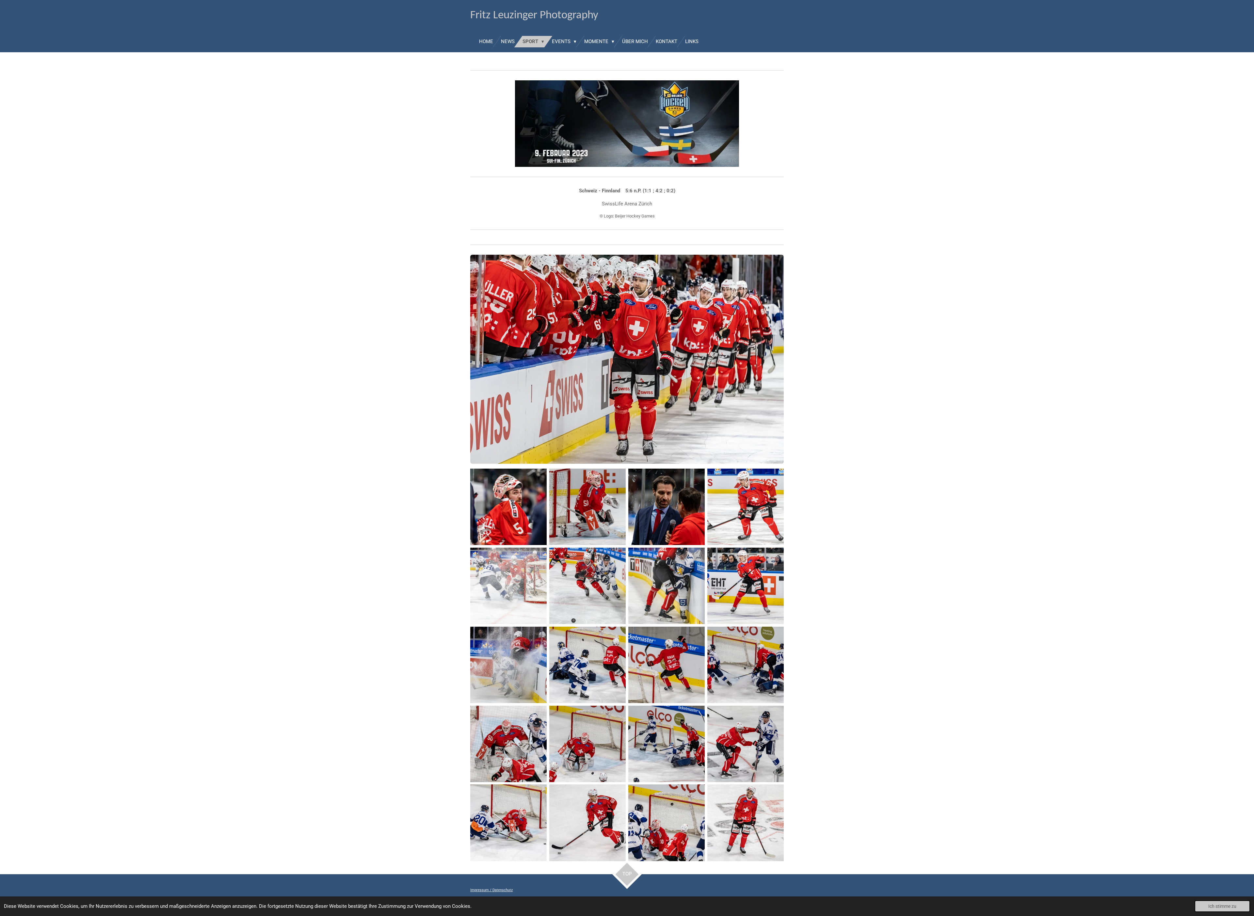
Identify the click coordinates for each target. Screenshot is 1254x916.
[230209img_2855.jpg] (666, 506)
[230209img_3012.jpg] (666, 664)
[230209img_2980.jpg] (666, 585)
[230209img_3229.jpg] (587, 822)
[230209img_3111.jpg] (666, 743)
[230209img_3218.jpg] (508, 822)
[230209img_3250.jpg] (666, 822)
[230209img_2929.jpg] (508, 664)
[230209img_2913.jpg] (587, 585)
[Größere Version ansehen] (627, 359)
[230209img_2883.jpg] (745, 506)
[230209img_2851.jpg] (587, 506)
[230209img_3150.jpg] (587, 743)
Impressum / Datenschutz (491, 890)
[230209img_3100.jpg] (508, 743)
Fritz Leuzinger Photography (534, 15)
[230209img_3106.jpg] (745, 664)
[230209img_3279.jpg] (745, 822)
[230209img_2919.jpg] (745, 585)
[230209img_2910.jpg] (508, 585)
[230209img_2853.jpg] (508, 506)
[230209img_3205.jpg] (745, 743)
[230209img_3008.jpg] (587, 664)
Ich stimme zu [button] (1222, 906)
